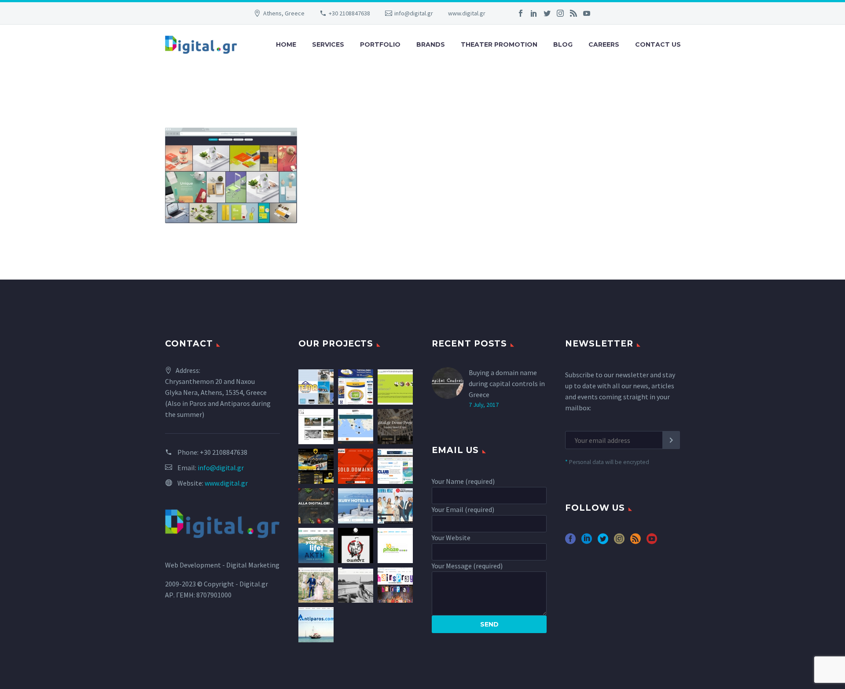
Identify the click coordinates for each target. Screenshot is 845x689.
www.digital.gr (466, 13)
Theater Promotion (499, 44)
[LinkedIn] (533, 13)
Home (286, 44)
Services (328, 44)
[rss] (635, 542)
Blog (563, 44)
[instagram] (619, 542)
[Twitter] (547, 13)
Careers (603, 44)
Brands (430, 44)
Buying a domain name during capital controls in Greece (507, 383)
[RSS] (573, 13)
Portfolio (380, 44)
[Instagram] (560, 13)
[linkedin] (586, 542)
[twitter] (603, 542)
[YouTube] (586, 13)
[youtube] (652, 542)
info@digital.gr (413, 13)
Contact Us (658, 44)
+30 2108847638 (349, 13)
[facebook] (570, 542)
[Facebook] (520, 13)
